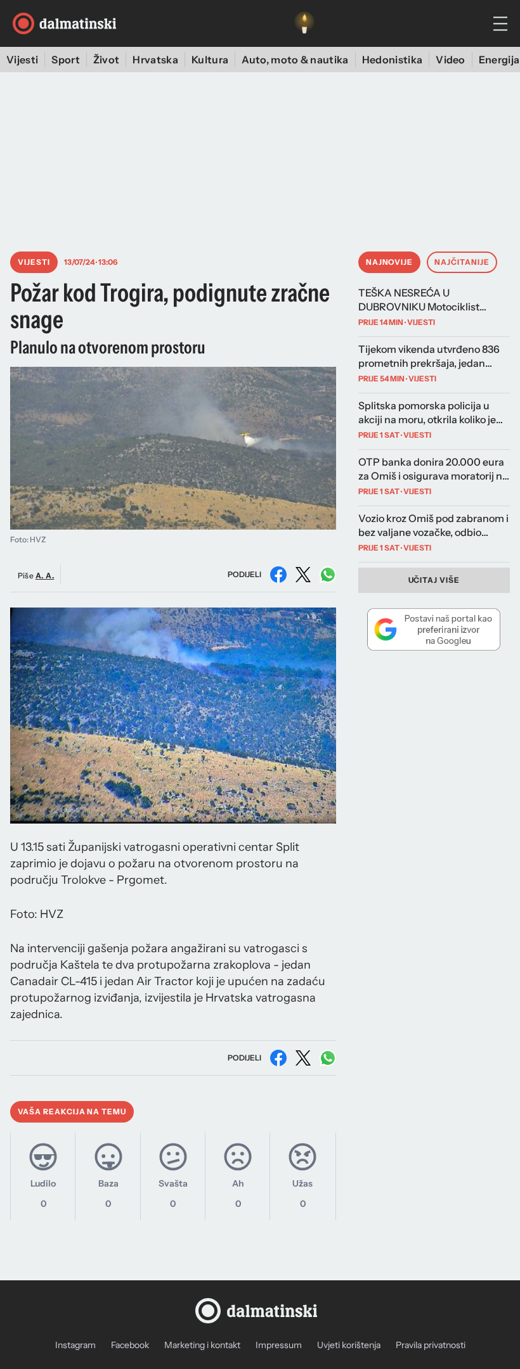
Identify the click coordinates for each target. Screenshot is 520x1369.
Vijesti (22, 59)
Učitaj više (434, 580)
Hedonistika (392, 59)
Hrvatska (155, 59)
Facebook (130, 1345)
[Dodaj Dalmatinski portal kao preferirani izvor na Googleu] (434, 629)
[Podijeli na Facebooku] (278, 574)
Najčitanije (462, 262)
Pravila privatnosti (430, 1345)
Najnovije (389, 262)
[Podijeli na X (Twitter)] (303, 574)
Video (450, 59)
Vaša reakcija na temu (72, 1111)
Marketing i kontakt (202, 1345)
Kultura (210, 59)
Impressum (279, 1345)
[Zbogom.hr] (304, 23)
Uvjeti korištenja (348, 1345)
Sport (65, 59)
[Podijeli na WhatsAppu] (328, 574)
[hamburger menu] (500, 23)
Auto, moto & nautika (295, 59)
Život (106, 59)
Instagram (75, 1345)
